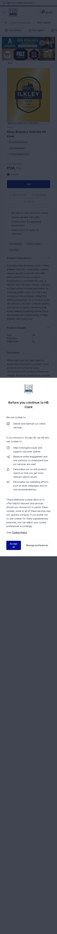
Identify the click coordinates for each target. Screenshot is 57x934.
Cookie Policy (19, 532)
